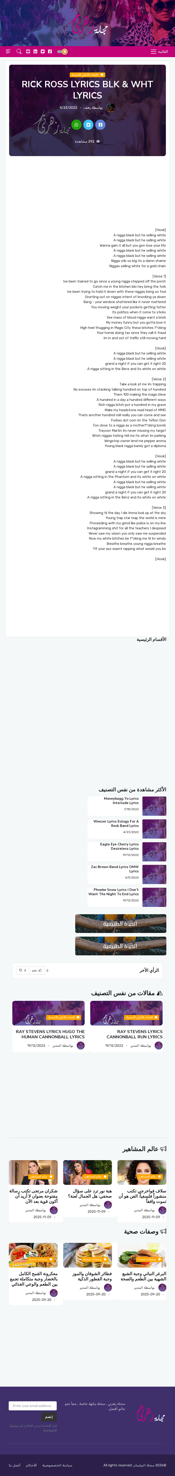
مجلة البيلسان (143, 1465)
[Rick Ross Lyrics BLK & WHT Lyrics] (100, 125)
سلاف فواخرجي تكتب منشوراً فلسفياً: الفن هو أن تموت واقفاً (142, 1196)
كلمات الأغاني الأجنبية (85, 74)
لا (24, 970)
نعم (35, 970)
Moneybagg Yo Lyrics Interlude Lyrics (121, 800)
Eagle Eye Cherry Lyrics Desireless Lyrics (119, 846)
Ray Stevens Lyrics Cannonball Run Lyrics (135, 1034)
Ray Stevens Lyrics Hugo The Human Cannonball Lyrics (50, 1034)
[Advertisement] (87, 192)
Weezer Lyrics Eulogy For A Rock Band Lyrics (116, 823)
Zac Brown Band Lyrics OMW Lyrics (115, 869)
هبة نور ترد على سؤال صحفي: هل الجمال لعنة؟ (90, 1193)
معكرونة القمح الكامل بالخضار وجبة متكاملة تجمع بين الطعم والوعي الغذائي (34, 1279)
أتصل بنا (15, 1465)
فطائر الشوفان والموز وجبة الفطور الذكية (92, 1276)
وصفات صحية (141, 1231)
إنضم (49, 1417)
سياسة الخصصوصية (57, 1465)
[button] (19, 51)
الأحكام (31, 1465)
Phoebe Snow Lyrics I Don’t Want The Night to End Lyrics (113, 891)
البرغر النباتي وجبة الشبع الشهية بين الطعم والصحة (143, 1276)
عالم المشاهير (141, 1149)
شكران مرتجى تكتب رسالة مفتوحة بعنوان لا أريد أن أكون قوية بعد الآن (33, 1196)
